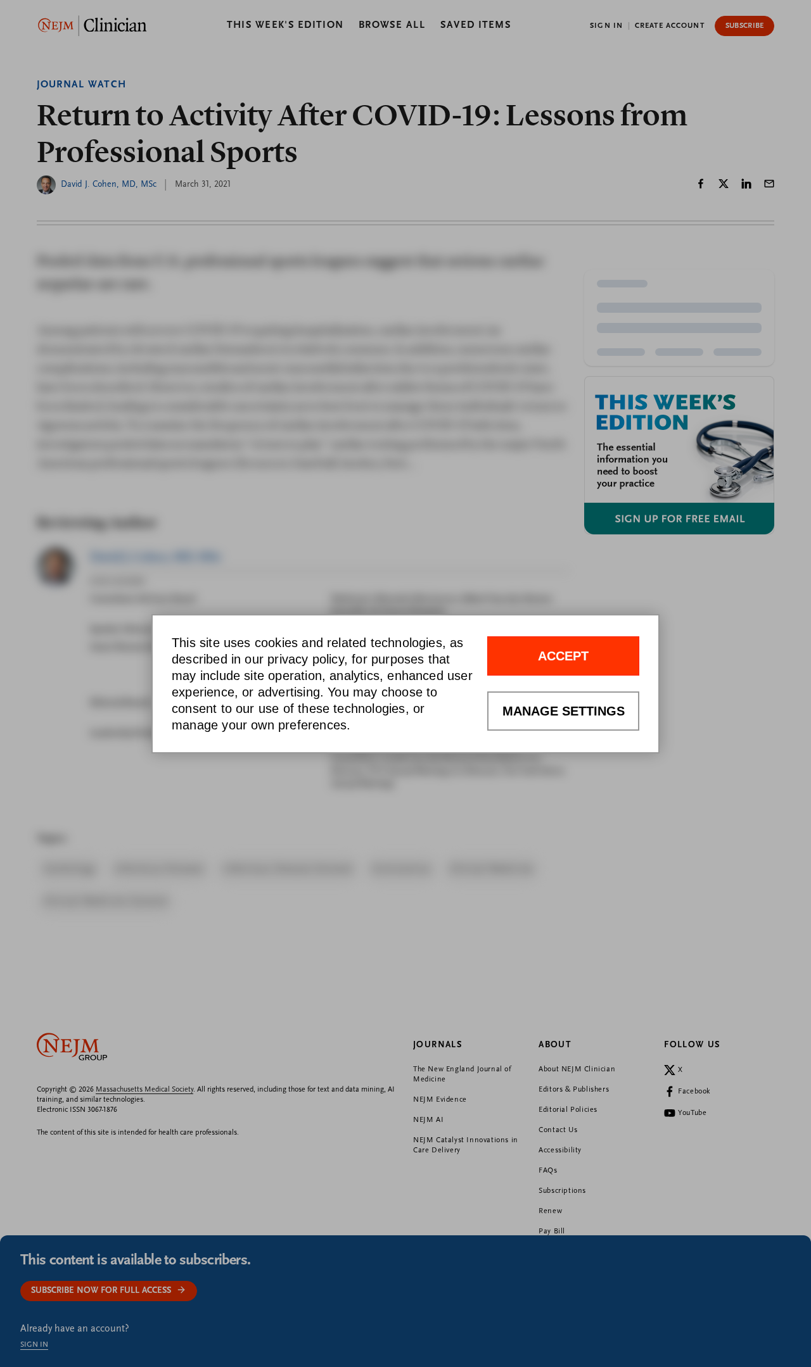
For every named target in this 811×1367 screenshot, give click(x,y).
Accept (563, 656)
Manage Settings (563, 711)
